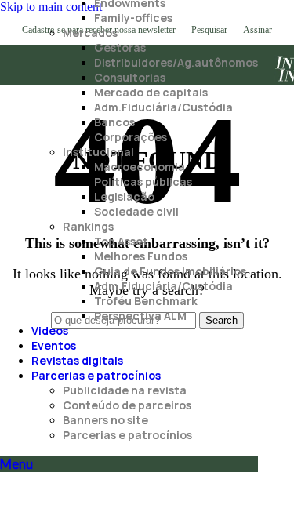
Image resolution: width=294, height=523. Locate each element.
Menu (16, 464)
